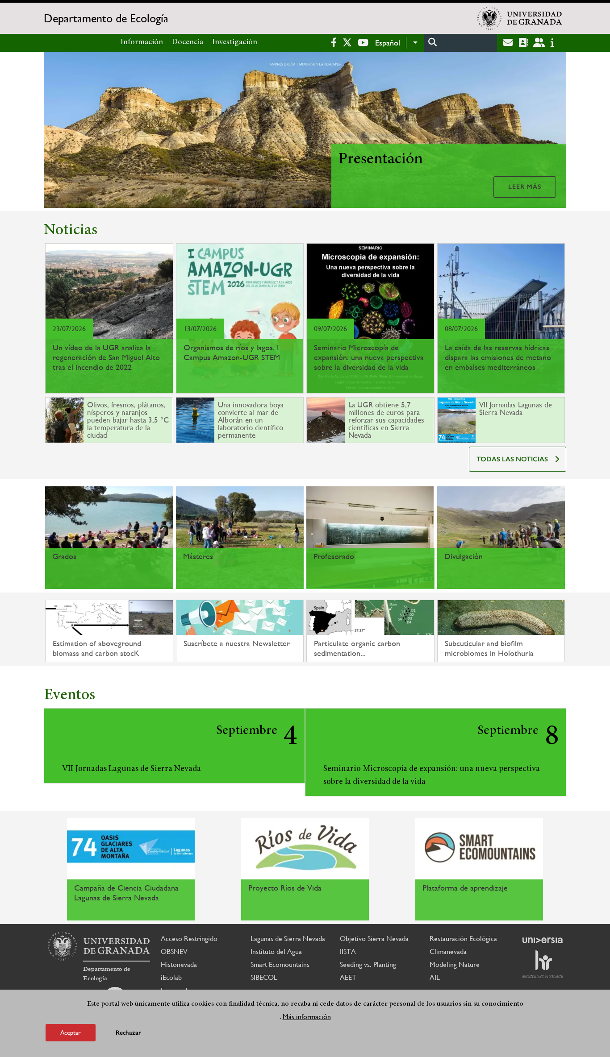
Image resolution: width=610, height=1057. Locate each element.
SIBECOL (264, 977)
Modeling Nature (455, 964)
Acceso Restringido (189, 938)
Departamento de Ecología (106, 18)
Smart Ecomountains (280, 964)
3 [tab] (312, 202)
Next (555, 131)
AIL (435, 977)
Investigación (234, 42)
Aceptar (70, 1032)
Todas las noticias (512, 459)
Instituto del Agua (276, 951)
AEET (348, 977)
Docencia (187, 42)
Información (142, 42)
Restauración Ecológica (463, 938)
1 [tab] (298, 202)
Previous (54, 131)
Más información (307, 1016)
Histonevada (179, 964)
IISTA (348, 951)
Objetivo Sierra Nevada (374, 938)
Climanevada (448, 951)
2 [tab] (305, 202)
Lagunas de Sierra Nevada (288, 938)
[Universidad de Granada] (520, 18)
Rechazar (128, 1032)
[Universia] (542, 940)
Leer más (524, 187)
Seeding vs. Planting (368, 964)
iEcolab (171, 977)
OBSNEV (174, 951)
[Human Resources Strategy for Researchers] (542, 964)
